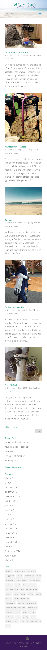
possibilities (22, 608)
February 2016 (11, 487)
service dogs (9, 617)
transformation (36, 621)
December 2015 (12, 496)
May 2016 (9, 482)
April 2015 (9, 519)
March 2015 (10, 523)
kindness (31, 594)
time (27, 621)
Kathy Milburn (11, 55)
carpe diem (9, 580)
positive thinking (11, 608)
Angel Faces (32, 571)
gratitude (8, 594)
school (25, 612)
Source (18, 617)
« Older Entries (11, 427)
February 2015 (11, 528)
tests (22, 621)
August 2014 (10, 555)
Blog (30, 150)
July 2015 (9, 505)
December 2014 (12, 537)
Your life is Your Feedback (16, 147)
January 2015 (11, 533)
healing (16, 594)
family (22, 589)
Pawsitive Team (31, 603)
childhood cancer (34, 580)
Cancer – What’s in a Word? (16, 52)
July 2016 (9, 478)
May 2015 (9, 514)
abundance (9, 571)
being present (10, 576)
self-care (32, 612)
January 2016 (11, 491)
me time (16, 598)
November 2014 (12, 542)
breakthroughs (29, 576)
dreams (25, 585)
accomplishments (20, 571)
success (33, 617)
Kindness (9, 220)
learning (38, 594)
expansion (33, 585)
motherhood (25, 598)
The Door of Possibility (14, 307)
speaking (25, 617)
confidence (9, 585)
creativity (18, 585)
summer (8, 621)
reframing (9, 612)
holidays (23, 594)
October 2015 (11, 501)
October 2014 (11, 546)
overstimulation (10, 603)
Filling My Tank (11, 385)
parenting (21, 603)
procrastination (32, 608)
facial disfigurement (12, 589)
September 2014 (12, 551)
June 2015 (9, 510)
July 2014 (9, 560)
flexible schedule (31, 589)
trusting (8, 626)
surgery (15, 621)
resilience (17, 612)
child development (21, 580)
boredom (19, 576)
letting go (8, 598)
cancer (38, 576)
